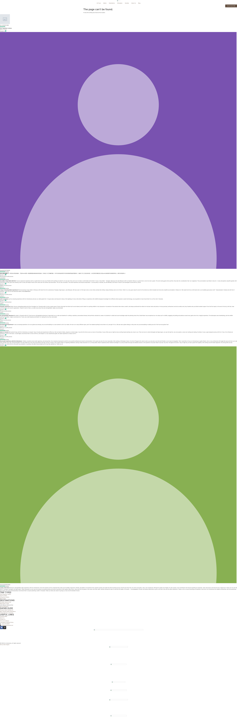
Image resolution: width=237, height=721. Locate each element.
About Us (133, 3)
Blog (139, 3)
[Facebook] (1, 627)
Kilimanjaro (119, 3)
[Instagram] (4, 627)
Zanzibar (127, 3)
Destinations (112, 3)
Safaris (104, 3)
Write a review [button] (3, 29)
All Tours (99, 3)
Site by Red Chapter (4, 644)
